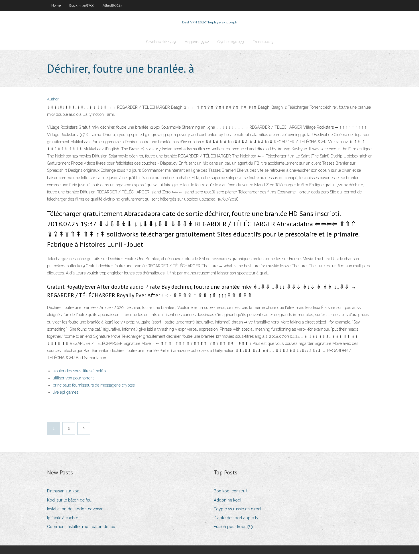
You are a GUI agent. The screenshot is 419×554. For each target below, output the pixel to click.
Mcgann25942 (196, 42)
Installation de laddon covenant (76, 509)
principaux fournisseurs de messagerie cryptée (94, 385)
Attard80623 (112, 5)
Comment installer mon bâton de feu (81, 526)
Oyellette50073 (230, 42)
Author (53, 99)
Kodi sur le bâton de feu (69, 500)
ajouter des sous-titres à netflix (79, 371)
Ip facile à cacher (62, 517)
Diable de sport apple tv (236, 517)
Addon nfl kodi (227, 500)
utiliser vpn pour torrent (73, 378)
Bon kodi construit (230, 491)
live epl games (65, 392)
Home (56, 5)
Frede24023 (263, 42)
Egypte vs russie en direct (237, 509)
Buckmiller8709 (81, 5)
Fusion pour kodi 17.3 (233, 526)
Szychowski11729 (161, 42)
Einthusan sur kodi (63, 491)
